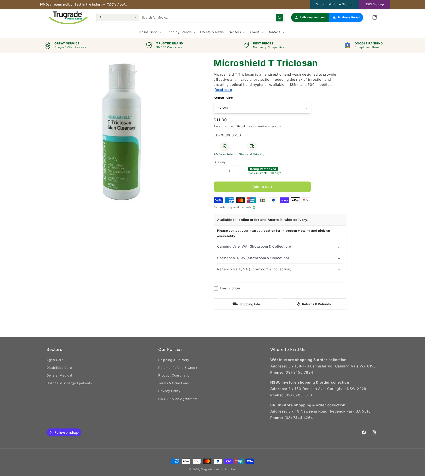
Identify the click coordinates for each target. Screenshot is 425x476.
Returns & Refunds (314, 304)
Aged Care (54, 360)
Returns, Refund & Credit (177, 367)
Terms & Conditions (173, 383)
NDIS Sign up (374, 4)
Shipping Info (246, 303)
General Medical (59, 375)
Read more (223, 90)
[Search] (279, 17)
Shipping (242, 126)
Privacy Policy (169, 391)
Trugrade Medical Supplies (218, 469)
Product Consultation (174, 375)
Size (229, 98)
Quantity (220, 162)
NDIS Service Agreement (177, 399)
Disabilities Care (59, 367)
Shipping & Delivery (173, 360)
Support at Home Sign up (335, 4)
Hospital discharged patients (69, 383)
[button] (374, 17)
